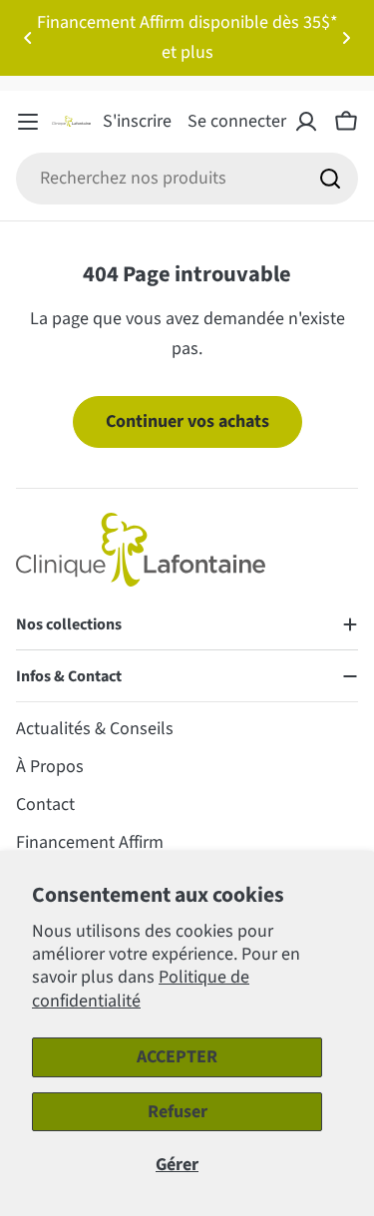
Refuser (177, 1111)
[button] (28, 38)
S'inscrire (137, 121)
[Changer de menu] (28, 122)
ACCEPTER (177, 1056)
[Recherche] (330, 179)
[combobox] (187, 178)
